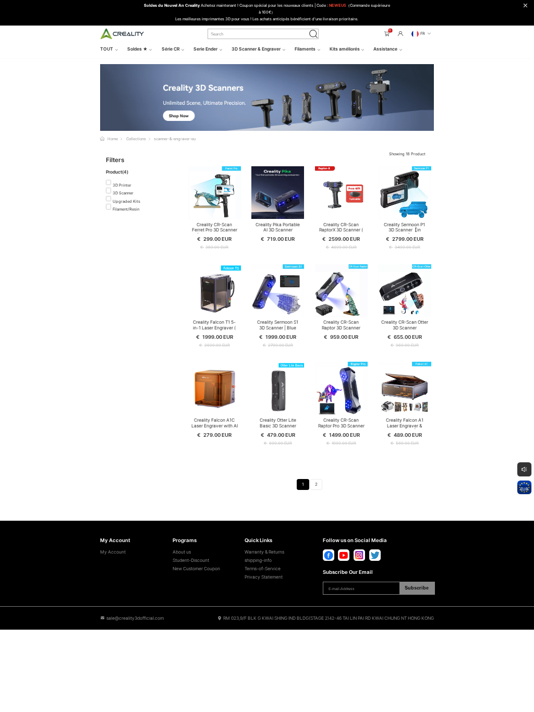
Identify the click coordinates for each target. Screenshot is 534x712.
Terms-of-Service (263, 568)
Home (112, 139)
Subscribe (417, 588)
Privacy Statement (264, 577)
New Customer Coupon (196, 568)
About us (182, 552)
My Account (113, 552)
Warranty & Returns (264, 552)
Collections (136, 139)
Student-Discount (191, 560)
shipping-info (258, 560)
